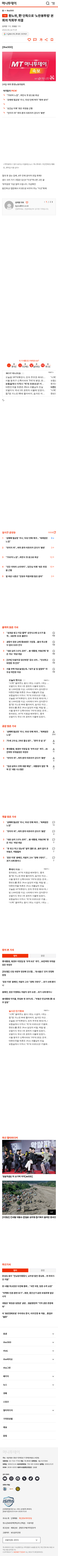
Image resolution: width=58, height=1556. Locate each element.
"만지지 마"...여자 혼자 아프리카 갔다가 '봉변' (25, 547)
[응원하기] (27, 202)
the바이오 (8, 1359)
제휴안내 (14, 1528)
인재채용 (14, 1518)
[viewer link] (52, 77)
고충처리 (6, 1533)
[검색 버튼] (47, 3)
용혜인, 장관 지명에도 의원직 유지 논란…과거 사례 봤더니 (27, 992)
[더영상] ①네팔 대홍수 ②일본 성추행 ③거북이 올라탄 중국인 (29, 1217)
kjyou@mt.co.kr (22, 206)
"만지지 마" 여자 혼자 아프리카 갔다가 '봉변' (26, 113)
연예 (5, 1393)
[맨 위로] (52, 1545)
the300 (10, 11)
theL (5, 1351)
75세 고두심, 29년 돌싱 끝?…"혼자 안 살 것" (26, 740)
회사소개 (6, 1518)
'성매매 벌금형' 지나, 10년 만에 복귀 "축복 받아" (27, 100)
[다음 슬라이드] (52, 202)
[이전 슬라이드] (45, 202)
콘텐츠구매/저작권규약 (27, 1528)
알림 (5, 1436)
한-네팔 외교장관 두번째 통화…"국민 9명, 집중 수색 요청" (27, 1286)
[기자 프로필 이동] (9, 205)
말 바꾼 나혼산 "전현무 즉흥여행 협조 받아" (24, 576)
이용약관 (30, 1523)
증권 (5, 1334)
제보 (5, 1427)
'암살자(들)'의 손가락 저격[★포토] (17, 1176)
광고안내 (6, 1528)
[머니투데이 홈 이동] (11, 1452)
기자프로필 (8, 1419)
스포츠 (6, 1402)
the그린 (7, 1368)
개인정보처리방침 (25, 1518)
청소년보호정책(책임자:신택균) (14, 1523)
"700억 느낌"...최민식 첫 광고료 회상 (23, 95)
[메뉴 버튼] (53, 3)
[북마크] (52, 39)
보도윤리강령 (16, 1533)
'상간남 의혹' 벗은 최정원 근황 (20, 108)
